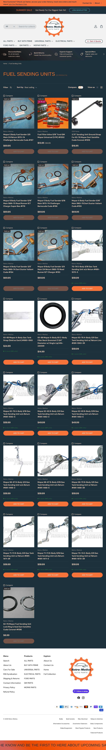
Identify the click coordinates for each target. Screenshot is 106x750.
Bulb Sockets (70, 719)
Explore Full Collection (31, 3)
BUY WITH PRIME (25, 41)
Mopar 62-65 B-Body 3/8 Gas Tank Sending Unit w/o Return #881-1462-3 (51, 414)
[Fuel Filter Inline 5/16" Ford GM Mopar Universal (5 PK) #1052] (53, 113)
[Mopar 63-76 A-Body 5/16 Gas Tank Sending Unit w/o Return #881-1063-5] (18, 390)
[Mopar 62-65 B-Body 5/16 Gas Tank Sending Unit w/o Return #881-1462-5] (87, 390)
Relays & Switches (97, 719)
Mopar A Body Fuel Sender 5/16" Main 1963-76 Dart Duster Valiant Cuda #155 (87, 203)
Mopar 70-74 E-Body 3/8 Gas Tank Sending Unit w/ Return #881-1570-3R (85, 556)
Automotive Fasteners (80, 723)
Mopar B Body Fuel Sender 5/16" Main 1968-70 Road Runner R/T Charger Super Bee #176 (17, 203)
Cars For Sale (9, 669)
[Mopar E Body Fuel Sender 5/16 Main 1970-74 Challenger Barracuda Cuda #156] (53, 179)
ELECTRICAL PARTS (32, 674)
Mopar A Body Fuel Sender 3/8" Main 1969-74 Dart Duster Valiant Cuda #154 (18, 269)
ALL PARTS (28, 661)
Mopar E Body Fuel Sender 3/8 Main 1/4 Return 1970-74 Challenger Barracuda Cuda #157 (18, 137)
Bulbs (61, 719)
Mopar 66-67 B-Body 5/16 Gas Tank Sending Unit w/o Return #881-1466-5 (51, 485)
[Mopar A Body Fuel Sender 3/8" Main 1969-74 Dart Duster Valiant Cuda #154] (18, 245)
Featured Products (97, 733)
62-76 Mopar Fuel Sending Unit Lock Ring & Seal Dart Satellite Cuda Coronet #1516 (17, 627)
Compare (72, 87)
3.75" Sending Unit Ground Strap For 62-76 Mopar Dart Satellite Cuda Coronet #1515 (86, 137)
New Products (98, 728)
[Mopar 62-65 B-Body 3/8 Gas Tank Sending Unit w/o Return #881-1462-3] (53, 390)
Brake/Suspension (66, 728)
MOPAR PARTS (30, 687)
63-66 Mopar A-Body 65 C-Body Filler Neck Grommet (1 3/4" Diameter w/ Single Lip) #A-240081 (52, 341)
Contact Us (87, 3)
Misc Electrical (82, 719)
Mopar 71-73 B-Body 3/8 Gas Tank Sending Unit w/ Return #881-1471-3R (18, 556)
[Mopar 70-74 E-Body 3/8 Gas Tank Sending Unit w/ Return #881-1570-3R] (87, 531)
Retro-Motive (13, 719)
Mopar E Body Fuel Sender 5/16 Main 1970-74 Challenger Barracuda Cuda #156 (51, 203)
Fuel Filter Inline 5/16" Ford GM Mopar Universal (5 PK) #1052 (51, 136)
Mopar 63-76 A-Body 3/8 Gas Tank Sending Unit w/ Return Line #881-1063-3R (86, 340)
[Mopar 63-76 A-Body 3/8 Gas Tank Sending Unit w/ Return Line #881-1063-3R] (87, 316)
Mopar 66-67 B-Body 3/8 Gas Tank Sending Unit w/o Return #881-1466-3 (16, 485)
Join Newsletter (79, 10)
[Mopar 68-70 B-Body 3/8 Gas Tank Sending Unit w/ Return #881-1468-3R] (87, 460)
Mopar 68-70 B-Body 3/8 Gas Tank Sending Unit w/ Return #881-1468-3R (85, 485)
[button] (101, 26)
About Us (7, 665)
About (97, 3)
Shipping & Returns (11, 678)
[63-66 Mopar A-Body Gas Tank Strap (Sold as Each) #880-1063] (18, 316)
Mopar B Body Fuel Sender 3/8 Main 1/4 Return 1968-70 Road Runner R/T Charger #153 (51, 269)
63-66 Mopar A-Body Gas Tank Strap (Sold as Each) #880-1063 (18, 339)
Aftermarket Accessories (61, 723)
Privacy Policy (9, 687)
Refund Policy (9, 692)
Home (5, 63)
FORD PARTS (29, 678)
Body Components (96, 723)
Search (6, 661)
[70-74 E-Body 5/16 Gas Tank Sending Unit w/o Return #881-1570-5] (87, 245)
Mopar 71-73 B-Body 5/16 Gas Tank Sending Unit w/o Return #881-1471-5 (51, 556)
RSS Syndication (10, 674)
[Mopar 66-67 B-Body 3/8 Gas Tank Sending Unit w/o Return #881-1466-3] (18, 460)
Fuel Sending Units (15, 63)
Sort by (20, 87)
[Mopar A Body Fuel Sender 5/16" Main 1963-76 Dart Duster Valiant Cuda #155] (87, 179)
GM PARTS (28, 683)
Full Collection (50, 674)
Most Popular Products (82, 728)
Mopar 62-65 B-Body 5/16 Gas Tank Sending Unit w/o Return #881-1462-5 (85, 414)
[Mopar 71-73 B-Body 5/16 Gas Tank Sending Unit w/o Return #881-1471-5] (53, 531)
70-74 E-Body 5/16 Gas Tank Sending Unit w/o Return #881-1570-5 (86, 269)
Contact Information (12, 683)
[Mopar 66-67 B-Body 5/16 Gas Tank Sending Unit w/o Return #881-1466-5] (53, 460)
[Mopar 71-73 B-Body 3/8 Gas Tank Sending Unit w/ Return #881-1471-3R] (18, 531)
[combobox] (19, 26)
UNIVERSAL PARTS (31, 669)
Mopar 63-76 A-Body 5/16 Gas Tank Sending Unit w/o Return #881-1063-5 (16, 414)
